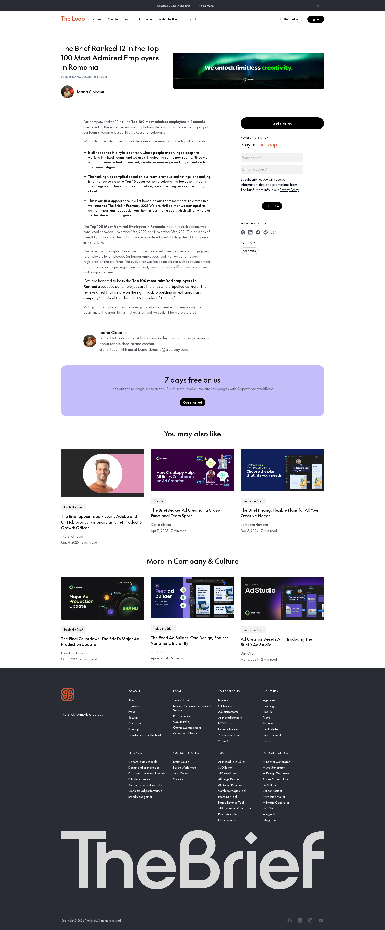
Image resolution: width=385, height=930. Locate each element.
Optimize (249, 251)
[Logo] (68, 695)
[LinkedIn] (300, 920)
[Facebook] (289, 920)
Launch (158, 501)
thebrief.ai (291, 19)
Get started (282, 123)
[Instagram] (310, 920)
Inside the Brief (73, 507)
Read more (206, 6)
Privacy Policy (289, 190)
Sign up (316, 19)
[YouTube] (321, 920)
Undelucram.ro (165, 127)
